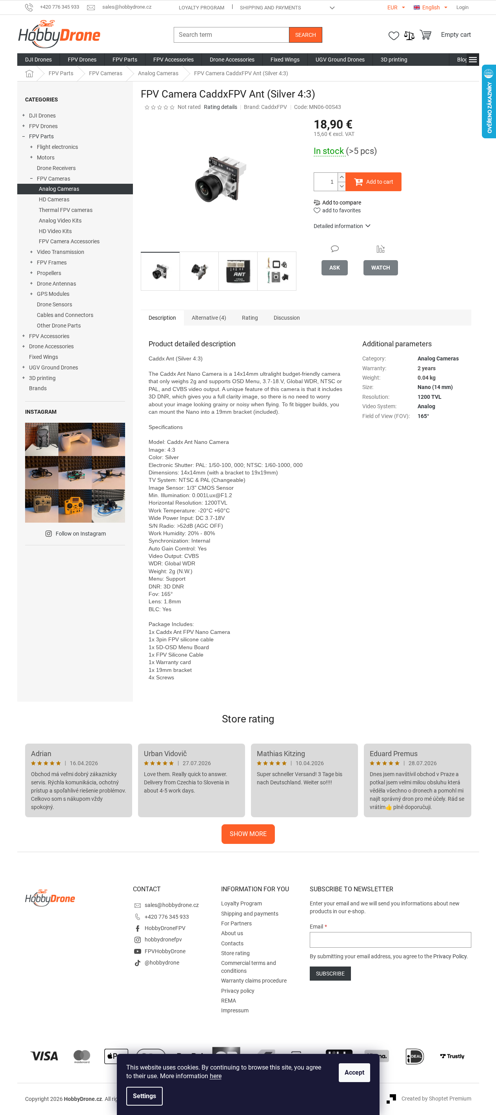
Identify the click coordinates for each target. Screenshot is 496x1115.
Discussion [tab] (287, 318)
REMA (228, 1000)
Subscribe (330, 973)
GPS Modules (53, 294)
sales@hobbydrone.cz (172, 905)
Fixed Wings (43, 357)
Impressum (235, 1010)
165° (423, 416)
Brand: (265, 107)
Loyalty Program (201, 8)
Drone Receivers (56, 168)
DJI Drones (42, 115)
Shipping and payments (270, 8)
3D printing (42, 378)
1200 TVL (429, 397)
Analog (426, 406)
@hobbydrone (162, 962)
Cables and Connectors (65, 315)
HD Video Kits (55, 231)
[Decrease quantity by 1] (341, 186)
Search (305, 35)
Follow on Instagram (81, 533)
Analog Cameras (59, 189)
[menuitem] (38, 59)
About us (232, 933)
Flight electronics (57, 147)
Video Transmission (60, 252)
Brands (38, 388)
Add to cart (379, 182)
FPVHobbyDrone (165, 951)
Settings (144, 1096)
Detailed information (338, 226)
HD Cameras (54, 199)
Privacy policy (237, 991)
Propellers (49, 273)
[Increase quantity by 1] (341, 177)
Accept (354, 1072)
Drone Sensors (54, 304)
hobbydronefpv (163, 939)
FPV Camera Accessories (69, 241)
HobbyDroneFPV (165, 928)
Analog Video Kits (60, 220)
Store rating (248, 719)
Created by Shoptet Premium (436, 1098)
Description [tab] (162, 318)
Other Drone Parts (59, 325)
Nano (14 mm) (435, 387)
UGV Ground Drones (53, 367)
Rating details (220, 107)
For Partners (236, 923)
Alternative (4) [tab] (209, 318)
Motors (46, 157)
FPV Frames (52, 262)
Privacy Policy (450, 956)
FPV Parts (41, 136)
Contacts (232, 943)
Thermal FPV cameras (66, 210)
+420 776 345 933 (167, 917)
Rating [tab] (250, 318)
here (216, 1076)
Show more (248, 834)
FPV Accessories (49, 336)
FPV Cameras (53, 179)
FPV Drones (43, 126)
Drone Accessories (51, 346)
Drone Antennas (56, 284)
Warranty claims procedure (254, 980)
